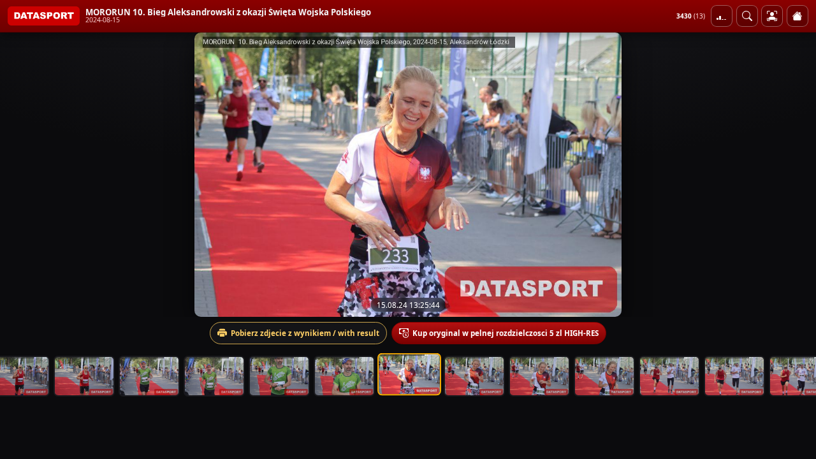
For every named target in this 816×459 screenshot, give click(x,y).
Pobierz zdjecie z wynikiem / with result (305, 333)
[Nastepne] (795, 174)
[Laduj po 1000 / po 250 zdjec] (721, 16)
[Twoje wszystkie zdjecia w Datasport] (772, 16)
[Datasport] (44, 16)
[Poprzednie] (21, 174)
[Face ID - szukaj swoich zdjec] (747, 16)
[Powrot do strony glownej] (797, 16)
